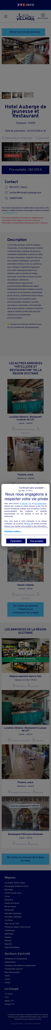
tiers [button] (28, 523)
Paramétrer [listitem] (16, 541)
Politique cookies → (13, 531)
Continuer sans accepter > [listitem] (32, 487)
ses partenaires (40, 503)
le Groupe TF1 (25, 503)
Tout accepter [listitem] (36, 541)
